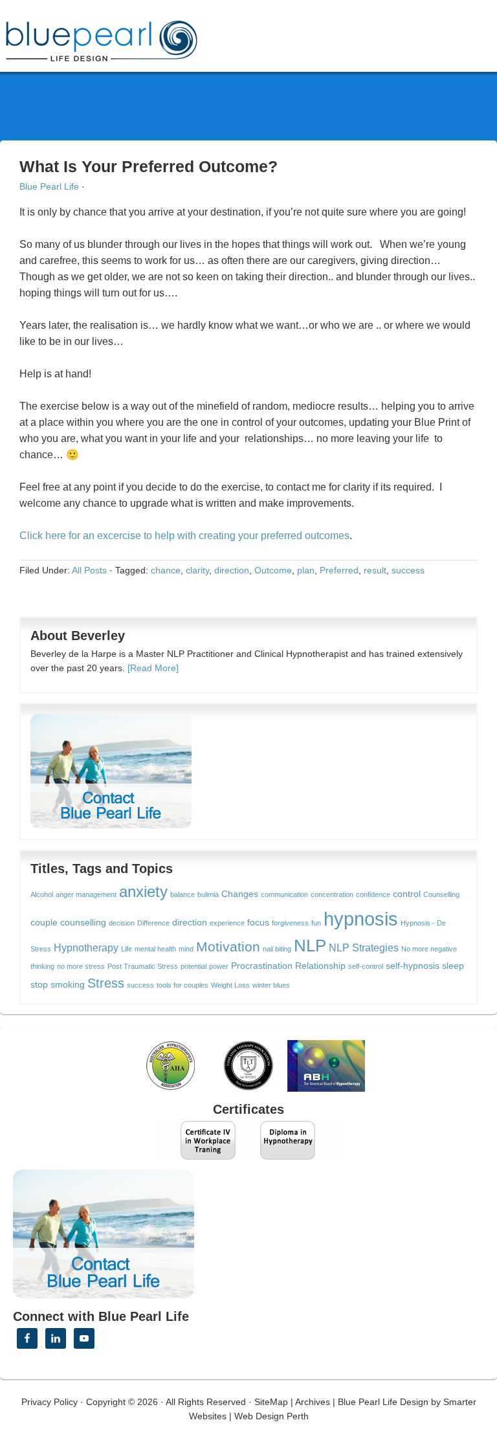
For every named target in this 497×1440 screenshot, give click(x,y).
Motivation (228, 946)
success (408, 570)
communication (284, 894)
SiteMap (271, 1402)
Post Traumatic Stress (142, 966)
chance (166, 570)
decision (122, 923)
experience (227, 923)
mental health (155, 949)
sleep (453, 966)
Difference (153, 923)
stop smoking (57, 985)
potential (193, 966)
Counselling (441, 894)
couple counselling (68, 922)
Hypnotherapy (86, 947)
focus (258, 922)
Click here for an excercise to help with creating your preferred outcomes (184, 535)
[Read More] (153, 668)
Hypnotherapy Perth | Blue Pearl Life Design (113, 37)
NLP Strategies (364, 947)
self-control (365, 966)
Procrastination (262, 966)
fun (316, 923)
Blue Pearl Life (49, 186)
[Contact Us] (111, 771)
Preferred (339, 570)
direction (231, 570)
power (218, 966)
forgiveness (290, 923)
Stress (105, 983)
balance (182, 894)
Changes (239, 894)
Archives (312, 1402)
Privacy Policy (49, 1402)
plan (306, 570)
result (375, 570)
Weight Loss (230, 985)
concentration (332, 894)
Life (126, 949)
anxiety (143, 891)
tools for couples (182, 985)
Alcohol (41, 894)
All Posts (89, 570)
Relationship (320, 966)
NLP (310, 945)
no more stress (81, 966)
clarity (197, 570)
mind (186, 949)
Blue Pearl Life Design (383, 1402)
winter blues (271, 985)
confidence (373, 894)
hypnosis (361, 918)
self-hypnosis (412, 966)
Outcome (273, 570)
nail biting (277, 949)
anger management (86, 894)
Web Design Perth (271, 1416)
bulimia (208, 894)
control (407, 894)
